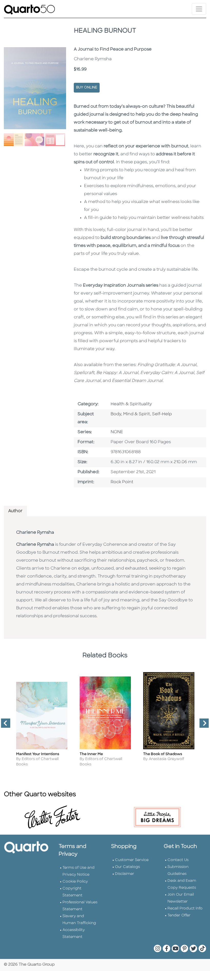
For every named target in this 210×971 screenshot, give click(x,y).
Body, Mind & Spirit (130, 414)
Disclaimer (124, 874)
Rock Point (122, 482)
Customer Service (132, 860)
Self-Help (162, 414)
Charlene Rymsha (35, 533)
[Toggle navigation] (199, 9)
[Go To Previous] (3, 725)
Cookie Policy (75, 882)
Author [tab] (15, 511)
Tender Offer (179, 915)
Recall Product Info (185, 909)
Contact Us (177, 860)
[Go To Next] (202, 725)
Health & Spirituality (131, 404)
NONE (117, 432)
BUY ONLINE (86, 87)
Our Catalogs (127, 867)
